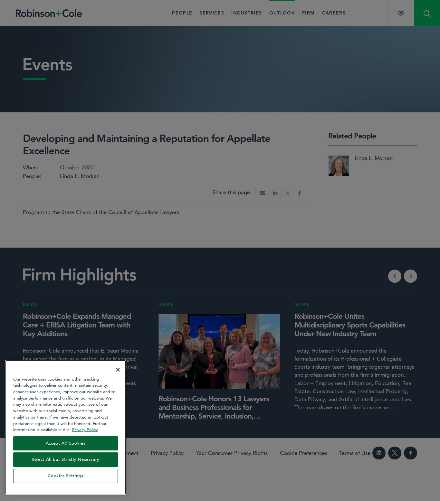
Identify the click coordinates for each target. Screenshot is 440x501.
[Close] (118, 370)
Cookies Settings (65, 475)
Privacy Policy (85, 429)
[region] (65, 427)
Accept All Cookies (66, 443)
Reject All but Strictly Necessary (66, 459)
